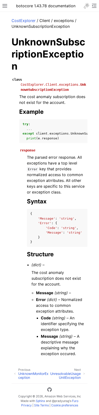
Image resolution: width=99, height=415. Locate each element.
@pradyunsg (60, 401)
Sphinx (40, 401)
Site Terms (41, 405)
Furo (75, 401)
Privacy (26, 405)
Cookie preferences (64, 405)
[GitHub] (49, 390)
